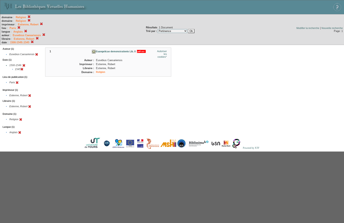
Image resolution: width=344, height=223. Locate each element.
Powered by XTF (251, 148)
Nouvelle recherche (332, 28)
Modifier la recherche (307, 28)
